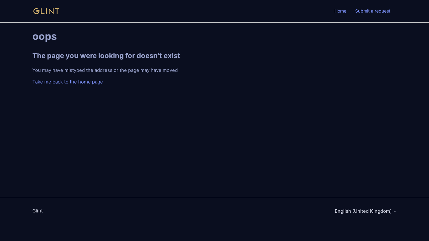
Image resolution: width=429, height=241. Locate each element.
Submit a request (372, 10)
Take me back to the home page (67, 82)
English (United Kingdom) (364, 211)
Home (340, 10)
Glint (37, 211)
